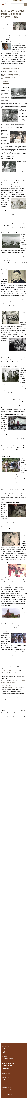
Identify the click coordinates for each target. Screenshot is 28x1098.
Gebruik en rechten (7, 1065)
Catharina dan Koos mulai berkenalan (9, 71)
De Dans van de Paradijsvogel (12, 687)
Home (3, 1085)
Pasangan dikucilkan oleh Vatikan (8, 77)
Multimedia (5, 1061)
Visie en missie (6, 1073)
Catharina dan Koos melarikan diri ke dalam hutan (12, 75)
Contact (4, 1079)
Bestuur (4, 1075)
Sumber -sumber (6, 83)
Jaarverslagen (5, 1077)
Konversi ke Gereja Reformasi (8, 80)
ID (7, 5)
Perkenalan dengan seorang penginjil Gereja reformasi (12, 78)
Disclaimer (5, 1092)
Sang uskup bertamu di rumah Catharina (10, 74)
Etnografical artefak (7, 1058)
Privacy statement (7, 1094)
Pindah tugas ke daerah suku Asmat (9, 72)
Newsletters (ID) (6, 1090)
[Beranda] (14, 1)
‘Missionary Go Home (8, 670)
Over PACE (5, 1071)
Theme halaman (6, 1087)
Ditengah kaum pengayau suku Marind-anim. (11, 68)
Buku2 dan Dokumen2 (8, 1063)
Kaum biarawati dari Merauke (7, 70)
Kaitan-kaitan (5, 81)
